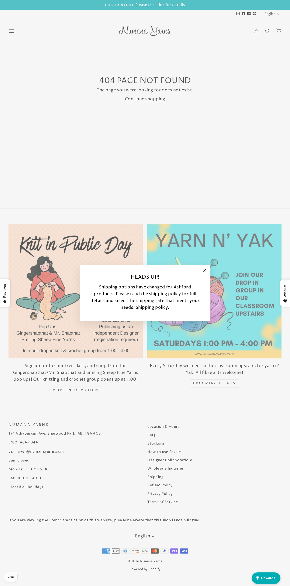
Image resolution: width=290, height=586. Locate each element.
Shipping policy (152, 307)
